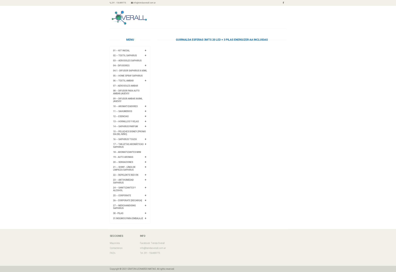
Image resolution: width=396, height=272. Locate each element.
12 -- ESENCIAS (121, 116)
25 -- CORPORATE (122, 195)
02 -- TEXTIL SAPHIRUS (125, 55)
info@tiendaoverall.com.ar (144, 3)
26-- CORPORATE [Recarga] (127, 200)
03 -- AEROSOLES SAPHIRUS (127, 60)
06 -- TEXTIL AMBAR (123, 80)
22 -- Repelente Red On (125, 175)
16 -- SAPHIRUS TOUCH (125, 139)
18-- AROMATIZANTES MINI (127, 152)
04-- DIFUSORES (121, 65)
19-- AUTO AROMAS (123, 157)
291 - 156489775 (118, 3)
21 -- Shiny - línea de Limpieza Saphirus (124, 168)
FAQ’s (112, 253)
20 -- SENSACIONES (123, 162)
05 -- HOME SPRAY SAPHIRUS (128, 75)
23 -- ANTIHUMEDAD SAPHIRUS (123, 181)
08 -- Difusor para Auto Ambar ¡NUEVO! (126, 92)
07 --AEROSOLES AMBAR (125, 86)
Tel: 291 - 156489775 (150, 253)
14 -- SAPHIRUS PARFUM (125, 126)
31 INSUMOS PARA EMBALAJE (128, 218)
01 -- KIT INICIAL (121, 50)
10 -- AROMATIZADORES (125, 106)
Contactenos (116, 248)
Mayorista (115, 243)
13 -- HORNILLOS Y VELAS (126, 121)
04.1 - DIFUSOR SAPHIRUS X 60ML (130, 70)
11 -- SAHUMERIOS (122, 111)
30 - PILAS (118, 213)
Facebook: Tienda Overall (152, 243)
